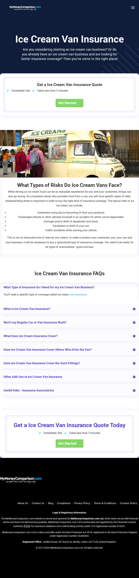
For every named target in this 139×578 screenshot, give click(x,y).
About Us (22, 503)
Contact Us (38, 503)
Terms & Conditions (105, 503)
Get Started (67, 103)
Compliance (64, 503)
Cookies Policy (128, 503)
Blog (50, 503)
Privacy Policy (82, 503)
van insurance (78, 294)
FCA (27, 526)
